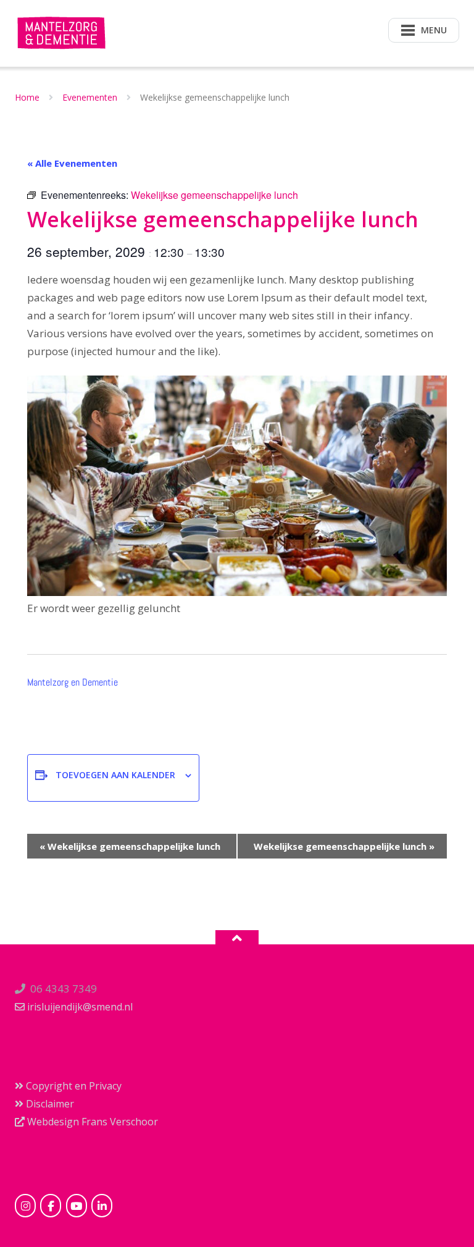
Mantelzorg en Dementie (72, 682)
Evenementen (89, 97)
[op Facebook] (50, 1205)
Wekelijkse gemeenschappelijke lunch (130, 846)
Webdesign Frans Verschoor (91, 1121)
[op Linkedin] (101, 1205)
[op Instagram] (25, 1205)
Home (27, 97)
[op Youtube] (76, 1205)
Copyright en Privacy (72, 1086)
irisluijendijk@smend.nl (79, 1007)
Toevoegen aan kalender (115, 775)
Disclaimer (48, 1104)
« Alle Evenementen (72, 163)
